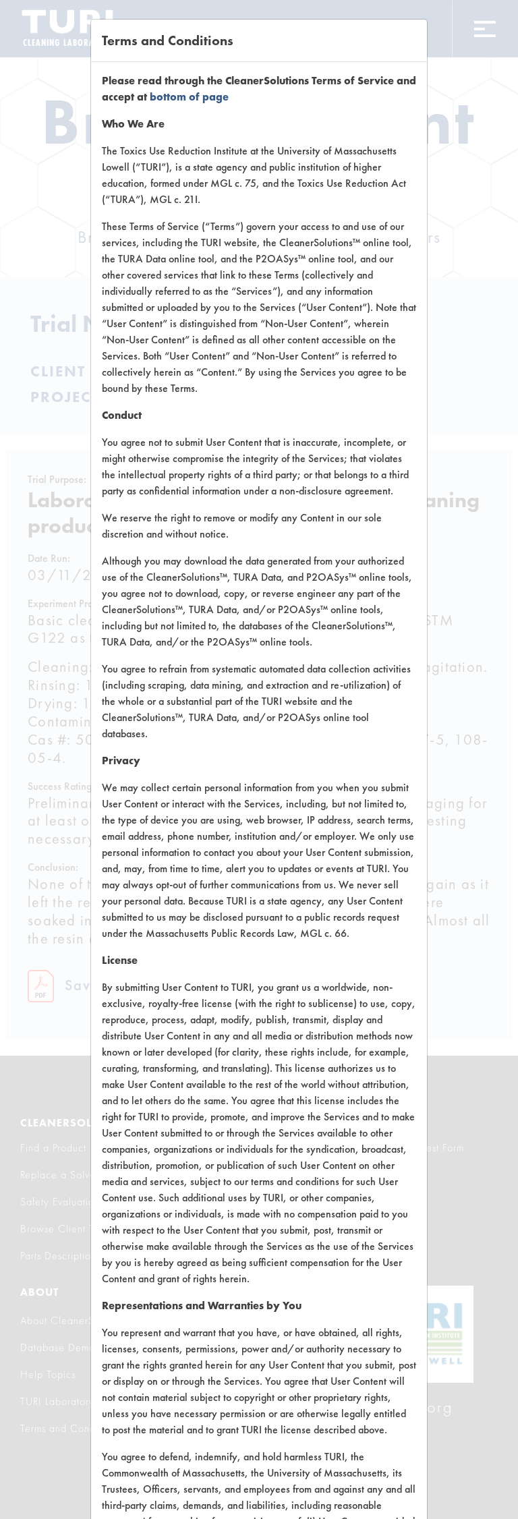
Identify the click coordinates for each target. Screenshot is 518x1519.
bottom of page (189, 97)
